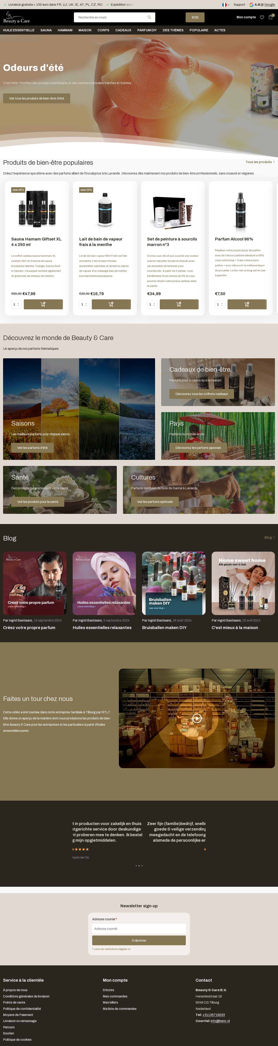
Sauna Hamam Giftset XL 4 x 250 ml (36, 242)
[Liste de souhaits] (262, 17)
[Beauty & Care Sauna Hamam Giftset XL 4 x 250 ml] (37, 210)
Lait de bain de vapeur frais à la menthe (101, 242)
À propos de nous (15, 990)
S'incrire (108, 990)
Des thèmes (173, 30)
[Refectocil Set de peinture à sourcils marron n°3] (173, 210)
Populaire (199, 30)
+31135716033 (213, 1015)
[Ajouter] (43, 304)
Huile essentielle (18, 30)
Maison (85, 30)
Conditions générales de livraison (26, 996)
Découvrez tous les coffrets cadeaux (201, 394)
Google (269, 4)
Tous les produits (258, 162)
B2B (195, 17)
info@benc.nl (220, 1021)
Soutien (8, 1033)
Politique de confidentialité (22, 1008)
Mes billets (110, 1002)
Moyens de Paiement (18, 1015)
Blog (268, 537)
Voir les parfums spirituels (155, 502)
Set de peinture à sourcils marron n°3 (172, 242)
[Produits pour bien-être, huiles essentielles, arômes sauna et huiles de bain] (23, 17)
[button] (136, 865)
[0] (269, 17)
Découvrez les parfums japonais (198, 447)
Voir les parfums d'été (32, 447)
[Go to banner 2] (218, 382)
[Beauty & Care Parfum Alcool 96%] (241, 210)
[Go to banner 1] (79, 409)
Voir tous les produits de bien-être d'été (36, 98)
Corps (103, 30)
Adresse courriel (104, 919)
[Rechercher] (149, 17)
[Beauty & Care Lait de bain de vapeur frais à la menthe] (105, 210)
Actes (219, 30)
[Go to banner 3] (218, 436)
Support (239, 4)
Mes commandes (115, 996)
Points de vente (14, 1002)
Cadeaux (123, 30)
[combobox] (114, 17)
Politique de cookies (17, 1039)
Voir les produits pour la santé (37, 502)
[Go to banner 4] (60, 490)
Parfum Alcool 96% (234, 239)
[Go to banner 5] (199, 490)
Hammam (65, 30)
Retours (9, 1027)
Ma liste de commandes (120, 1008)
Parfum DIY (147, 30)
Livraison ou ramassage (20, 1021)
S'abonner (139, 940)
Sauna (46, 30)
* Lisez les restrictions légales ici (111, 949)
